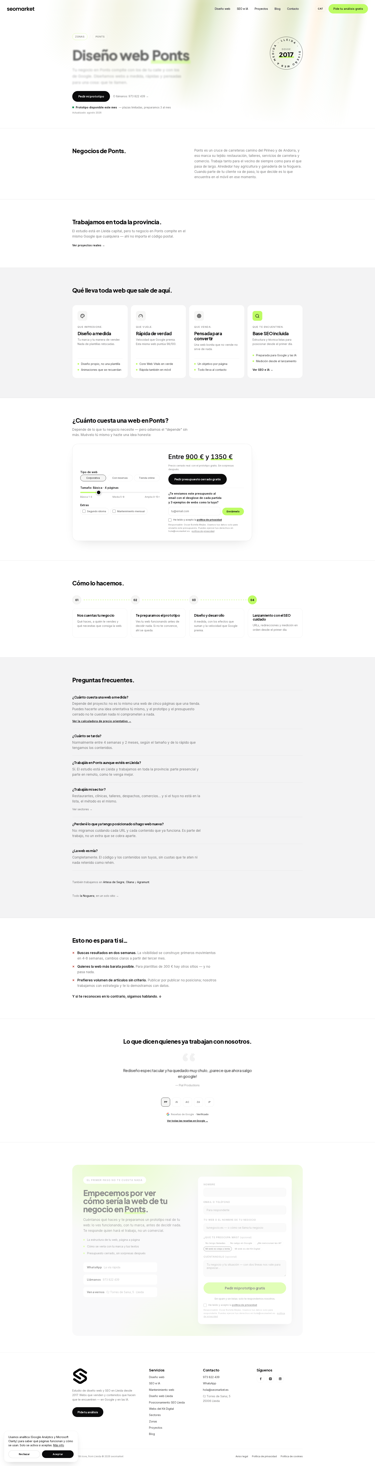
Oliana (130, 882)
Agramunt (143, 882)
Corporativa (93, 477)
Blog (152, 1434)
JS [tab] (176, 1102)
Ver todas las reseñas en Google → (187, 1120)
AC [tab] (187, 1102)
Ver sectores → (82, 809)
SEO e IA (154, 1383)
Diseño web (156, 1377)
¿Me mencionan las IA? (269, 1241)
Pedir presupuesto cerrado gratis (197, 479)
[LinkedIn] (280, 1379)
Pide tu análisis (88, 1412)
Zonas (80, 36)
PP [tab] (165, 1102)
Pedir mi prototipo (91, 96)
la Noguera (87, 895)
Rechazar (24, 1454)
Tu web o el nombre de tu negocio (230, 1218)
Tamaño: (99, 487)
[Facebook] (260, 1379)
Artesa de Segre (113, 882)
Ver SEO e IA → (263, 369)
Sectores (155, 1415)
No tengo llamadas (215, 1241)
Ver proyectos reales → (88, 245)
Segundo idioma (96, 511)
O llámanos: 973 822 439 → (131, 96)
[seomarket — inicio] (20, 9)
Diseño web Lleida (161, 1396)
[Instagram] (270, 1379)
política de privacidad (209, 519)
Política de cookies (292, 1456)
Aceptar (58, 1454)
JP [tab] (209, 1102)
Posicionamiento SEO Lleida (167, 1402)
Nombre (209, 1183)
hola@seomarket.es (216, 1389)
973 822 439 (211, 1377)
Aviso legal (242, 1456)
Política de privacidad (264, 1456)
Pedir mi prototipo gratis (245, 1287)
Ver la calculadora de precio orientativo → (101, 721)
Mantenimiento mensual (131, 511)
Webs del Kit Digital (161, 1408)
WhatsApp (209, 1383)
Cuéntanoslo (220, 1255)
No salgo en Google (241, 1241)
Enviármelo (233, 511)
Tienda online (147, 477)
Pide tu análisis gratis (348, 8)
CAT (320, 8)
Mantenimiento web (161, 1389)
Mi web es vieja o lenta (217, 1247)
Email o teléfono (217, 1200)
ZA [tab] (198, 1102)
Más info (58, 1445)
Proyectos (155, 1427)
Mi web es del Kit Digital (247, 1247)
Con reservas (120, 477)
